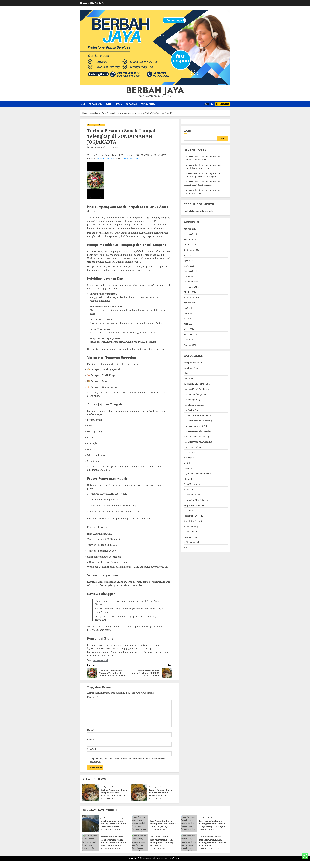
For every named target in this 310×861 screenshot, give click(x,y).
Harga (119, 104)
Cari (187, 131)
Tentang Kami (95, 104)
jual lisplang (189, 452)
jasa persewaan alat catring (196, 436)
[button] (211, 104)
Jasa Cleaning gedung (194, 405)
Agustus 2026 (190, 228)
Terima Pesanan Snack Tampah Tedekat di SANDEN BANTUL (160, 793)
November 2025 (191, 239)
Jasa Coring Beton (192, 410)
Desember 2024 (191, 281)
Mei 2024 (188, 318)
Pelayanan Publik (192, 494)
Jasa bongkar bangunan (195, 394)
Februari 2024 (190, 334)
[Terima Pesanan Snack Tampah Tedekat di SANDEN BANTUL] (139, 792)
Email (90, 739)
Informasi (188, 378)
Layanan (188, 468)
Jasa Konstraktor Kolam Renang (198, 415)
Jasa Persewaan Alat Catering (197, 431)
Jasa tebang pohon (192, 447)
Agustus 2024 (190, 302)
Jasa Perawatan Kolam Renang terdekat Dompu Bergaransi (162, 842)
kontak (187, 463)
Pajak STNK (189, 489)
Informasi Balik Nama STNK (197, 383)
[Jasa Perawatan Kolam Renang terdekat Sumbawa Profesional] (189, 842)
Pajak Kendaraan (192, 484)
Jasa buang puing (192, 399)
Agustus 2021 (190, 345)
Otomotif (188, 478)
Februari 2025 (190, 271)
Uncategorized (190, 537)
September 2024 (191, 297)
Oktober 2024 (190, 292)
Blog (186, 373)
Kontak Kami (131, 104)
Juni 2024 (188, 313)
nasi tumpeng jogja (100, 660)
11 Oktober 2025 (111, 147)
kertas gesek (190, 457)
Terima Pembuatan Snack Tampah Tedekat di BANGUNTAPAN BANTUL (114, 793)
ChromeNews (162, 858)
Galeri (109, 104)
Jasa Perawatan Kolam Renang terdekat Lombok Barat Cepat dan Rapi (113, 842)
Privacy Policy (148, 104)
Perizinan (188, 510)
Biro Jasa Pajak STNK (193, 362)
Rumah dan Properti (193, 521)
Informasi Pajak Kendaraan (196, 389)
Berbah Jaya (155, 90)
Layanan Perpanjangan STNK (197, 473)
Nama (90, 730)
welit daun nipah (191, 542)
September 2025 (191, 250)
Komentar (92, 697)
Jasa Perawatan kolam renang (198, 420)
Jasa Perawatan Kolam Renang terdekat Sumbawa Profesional (212, 842)
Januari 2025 (189, 276)
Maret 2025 (189, 265)
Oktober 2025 (190, 244)
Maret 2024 (189, 329)
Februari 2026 (190, 234)
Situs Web (91, 749)
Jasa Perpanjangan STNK (195, 426)
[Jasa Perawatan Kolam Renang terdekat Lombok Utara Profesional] (90, 823)
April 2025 (188, 260)
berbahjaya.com (95, 147)
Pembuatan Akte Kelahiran (196, 500)
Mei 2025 (188, 255)
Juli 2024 (188, 308)
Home (82, 104)
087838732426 (131, 158)
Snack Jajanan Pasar (96, 125)
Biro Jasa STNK (191, 368)
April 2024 (188, 323)
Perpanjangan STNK (193, 516)
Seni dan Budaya (191, 526)
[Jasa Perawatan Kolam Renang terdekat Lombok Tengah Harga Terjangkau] (189, 823)
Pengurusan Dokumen (194, 505)
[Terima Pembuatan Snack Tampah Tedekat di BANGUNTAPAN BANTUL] (90, 792)
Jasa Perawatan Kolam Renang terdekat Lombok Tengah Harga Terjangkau (202, 175)
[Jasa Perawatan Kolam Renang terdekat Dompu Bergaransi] (140, 842)
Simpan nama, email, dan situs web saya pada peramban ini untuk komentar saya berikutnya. (127, 760)
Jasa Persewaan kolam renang (198, 441)
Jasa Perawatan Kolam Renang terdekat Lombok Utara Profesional (113, 824)
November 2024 (191, 287)
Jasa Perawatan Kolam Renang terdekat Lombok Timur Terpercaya (163, 824)
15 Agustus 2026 (109, 830)
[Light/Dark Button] (206, 104)
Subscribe (224, 104)
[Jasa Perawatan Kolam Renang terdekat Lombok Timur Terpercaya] (140, 823)
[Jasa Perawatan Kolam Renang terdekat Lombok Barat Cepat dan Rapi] (90, 842)
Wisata (187, 547)
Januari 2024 (189, 339)
